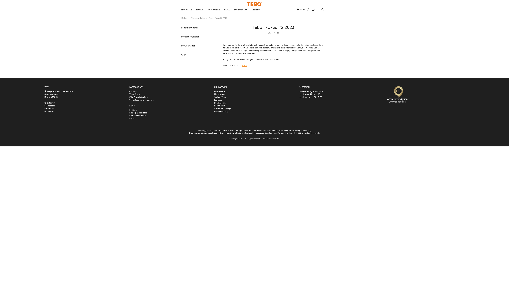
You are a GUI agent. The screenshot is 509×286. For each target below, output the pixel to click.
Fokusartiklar (188, 45)
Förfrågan (218, 100)
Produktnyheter (189, 27)
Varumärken (134, 94)
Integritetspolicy (221, 111)
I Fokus (184, 18)
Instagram (50, 103)
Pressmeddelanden (137, 116)
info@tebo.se (52, 94)
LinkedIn (50, 111)
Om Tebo (133, 91)
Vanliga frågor (220, 97)
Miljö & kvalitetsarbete (138, 97)
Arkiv (183, 54)
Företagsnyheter (198, 18)
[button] (186, 9)
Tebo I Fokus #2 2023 (218, 18)
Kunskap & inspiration (138, 113)
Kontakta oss (219, 91)
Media (131, 118)
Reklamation (219, 106)
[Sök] (322, 9)
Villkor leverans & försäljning (141, 100)
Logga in (313, 9)
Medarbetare (219, 94)
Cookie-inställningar (222, 109)
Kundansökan (219, 103)
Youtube (50, 109)
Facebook (50, 106)
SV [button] (301, 9)
